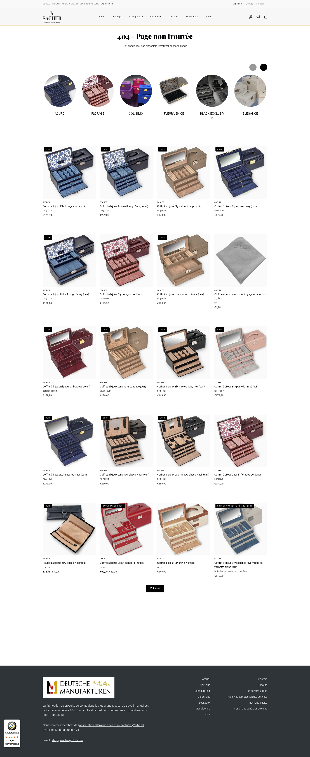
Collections (204, 696)
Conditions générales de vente (250, 708)
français (260, 4)
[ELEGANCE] (250, 97)
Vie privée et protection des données (247, 696)
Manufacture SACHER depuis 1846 (96, 4)
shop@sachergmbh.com (67, 740)
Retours (263, 685)
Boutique (205, 685)
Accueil (206, 679)
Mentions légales (258, 702)
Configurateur (202, 690)
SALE (207, 714)
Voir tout (155, 588)
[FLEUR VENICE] (174, 97)
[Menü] (18, 722)
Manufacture (203, 708)
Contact (262, 679)
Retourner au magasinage (172, 46)
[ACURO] (60, 97)
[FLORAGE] (98, 97)
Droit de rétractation (256, 690)
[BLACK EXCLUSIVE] (212, 100)
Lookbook (204, 702)
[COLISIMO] (136, 97)
